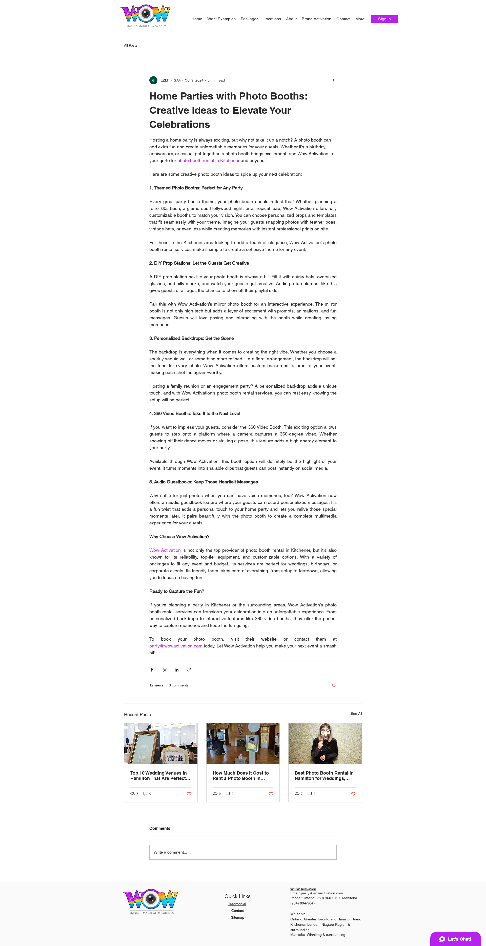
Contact (237, 911)
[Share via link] (189, 669)
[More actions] (334, 80)
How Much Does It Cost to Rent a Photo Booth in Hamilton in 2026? (241, 775)
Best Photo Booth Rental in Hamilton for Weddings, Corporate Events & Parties (324, 775)
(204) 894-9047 (302, 903)
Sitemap (237, 917)
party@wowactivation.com (322, 893)
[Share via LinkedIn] (176, 669)
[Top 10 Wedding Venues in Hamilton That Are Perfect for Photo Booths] (160, 743)
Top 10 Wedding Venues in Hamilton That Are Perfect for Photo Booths (158, 775)
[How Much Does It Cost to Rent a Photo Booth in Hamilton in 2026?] (243, 743)
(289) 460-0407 (327, 898)
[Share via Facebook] (151, 669)
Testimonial (237, 904)
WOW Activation (303, 889)
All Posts (130, 45)
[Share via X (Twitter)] (164, 669)
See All (356, 714)
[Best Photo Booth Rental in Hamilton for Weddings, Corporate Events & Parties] (325, 743)
